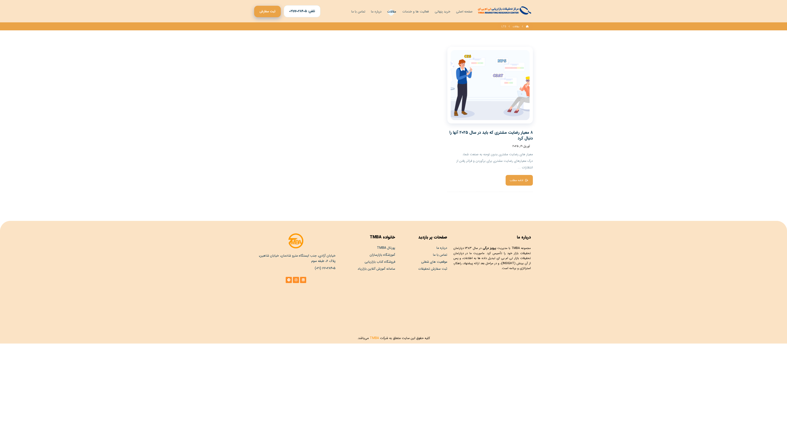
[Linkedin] (303, 280)
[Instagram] (296, 280)
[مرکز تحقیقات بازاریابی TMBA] (504, 10)
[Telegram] (289, 280)
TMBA (516, 248)
